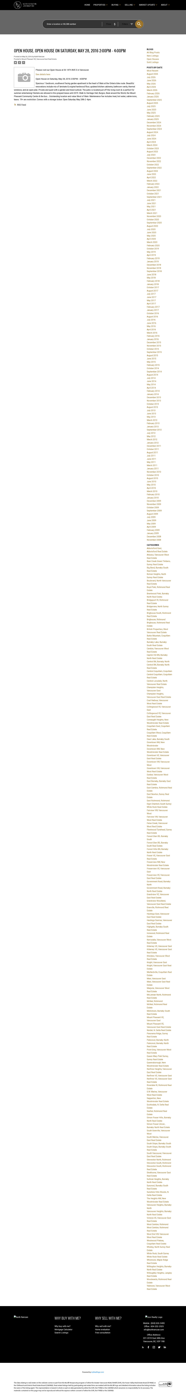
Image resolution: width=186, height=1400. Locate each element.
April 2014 (151, 388)
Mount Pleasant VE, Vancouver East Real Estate (39, 59)
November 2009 (154, 504)
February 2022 (153, 184)
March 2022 (152, 181)
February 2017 (153, 307)
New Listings (153, 56)
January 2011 (153, 468)
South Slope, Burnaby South (159, 1143)
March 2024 (152, 145)
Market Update (147, 5)
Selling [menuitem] (129, 5)
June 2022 (151, 174)
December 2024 (154, 122)
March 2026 (152, 90)
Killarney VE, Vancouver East (159, 946)
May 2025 (151, 113)
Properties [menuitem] (99, 5)
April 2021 (151, 210)
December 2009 (154, 501)
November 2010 (154, 472)
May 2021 (151, 206)
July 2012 (151, 433)
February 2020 (153, 245)
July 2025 (151, 106)
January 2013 (153, 426)
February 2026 (153, 93)
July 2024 (151, 135)
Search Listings (61, 1332)
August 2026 (152, 74)
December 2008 (154, 536)
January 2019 (153, 261)
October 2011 (153, 449)
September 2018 (154, 271)
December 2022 (154, 158)
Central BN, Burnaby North (158, 661)
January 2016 (153, 339)
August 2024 (152, 132)
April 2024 (151, 142)
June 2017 (151, 297)
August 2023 (152, 151)
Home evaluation (102, 1329)
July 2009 (151, 517)
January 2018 (153, 284)
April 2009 (151, 527)
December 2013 (154, 397)
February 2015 (153, 365)
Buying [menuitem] (114, 5)
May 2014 (151, 384)
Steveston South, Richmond (159, 1163)
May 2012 (151, 436)
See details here (43, 74)
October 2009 (153, 507)
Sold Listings (153, 62)
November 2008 (154, 540)
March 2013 (152, 420)
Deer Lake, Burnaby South (158, 739)
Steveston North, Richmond (159, 1159)
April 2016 (151, 329)
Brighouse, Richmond (156, 619)
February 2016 (153, 336)
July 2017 (151, 294)
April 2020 (151, 239)
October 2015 (153, 349)
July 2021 (151, 200)
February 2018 (153, 281)
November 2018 (154, 268)
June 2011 (151, 459)
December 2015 (154, 342)
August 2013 (152, 407)
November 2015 (154, 346)
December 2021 (154, 190)
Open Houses (153, 59)
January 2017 (153, 310)
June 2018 (151, 274)
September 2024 (154, 129)
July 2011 (151, 455)
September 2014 (154, 371)
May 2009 (151, 523)
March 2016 (152, 333)
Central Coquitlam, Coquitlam (159, 671)
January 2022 (153, 187)
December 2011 (154, 446)
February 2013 (153, 423)
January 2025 (153, 119)
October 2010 (153, 475)
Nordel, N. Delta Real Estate (159, 1030)
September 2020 (154, 223)
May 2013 (151, 417)
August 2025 (152, 103)
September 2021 (154, 197)
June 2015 (151, 358)
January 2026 (153, 96)
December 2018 (154, 265)
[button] (143, 1347)
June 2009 (151, 520)
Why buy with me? (62, 1326)
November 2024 (154, 126)
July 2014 (151, 378)
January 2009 (153, 533)
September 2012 (154, 430)
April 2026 (151, 87)
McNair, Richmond (155, 1001)
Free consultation (102, 1332)
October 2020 (153, 219)
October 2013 (153, 404)
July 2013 (151, 410)
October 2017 (153, 287)
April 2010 (151, 488)
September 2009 (154, 510)
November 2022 (154, 161)
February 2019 (153, 258)
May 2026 (151, 84)
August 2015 (152, 355)
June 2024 (151, 139)
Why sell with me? (103, 1326)
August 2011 (152, 452)
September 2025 (154, 100)
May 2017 (151, 300)
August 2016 (152, 316)
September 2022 (154, 168)
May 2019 (151, 252)
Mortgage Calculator (63, 1329)
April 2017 (151, 303)
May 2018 (151, 278)
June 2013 (151, 413)
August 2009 (152, 514)
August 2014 (152, 375)
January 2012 (153, 443)
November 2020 (154, 216)
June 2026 (151, 80)
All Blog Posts (153, 52)
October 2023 (153, 148)
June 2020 (151, 232)
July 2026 (151, 77)
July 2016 (151, 320)
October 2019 (153, 248)
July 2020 (151, 229)
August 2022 (152, 171)
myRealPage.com (97, 1372)
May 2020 (151, 236)
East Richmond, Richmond (158, 800)
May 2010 (151, 485)
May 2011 (151, 462)
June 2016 (151, 323)
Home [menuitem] (87, 5)
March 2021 (152, 213)
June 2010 (151, 481)
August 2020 (152, 226)
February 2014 (153, 391)
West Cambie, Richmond (157, 1224)
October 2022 (153, 164)
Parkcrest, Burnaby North (158, 1040)
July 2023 (151, 155)
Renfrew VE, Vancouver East (159, 1075)
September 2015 (154, 352)
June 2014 (151, 381)
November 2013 (154, 401)
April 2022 (151, 177)
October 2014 (153, 368)
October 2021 (153, 193)
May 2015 (151, 362)
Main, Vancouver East (156, 978)
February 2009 (153, 530)
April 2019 (151, 255)
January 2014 (153, 394)
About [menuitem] (164, 5)
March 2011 (152, 465)
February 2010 (153, 494)
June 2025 (151, 109)
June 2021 (151, 203)
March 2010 (152, 491)
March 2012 (152, 439)
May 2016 (151, 326)
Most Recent (152, 71)
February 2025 (153, 116)
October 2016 (153, 313)
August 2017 (152, 291)
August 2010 (152, 478)
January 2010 (153, 498)
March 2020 (152, 242)
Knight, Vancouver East (157, 962)
